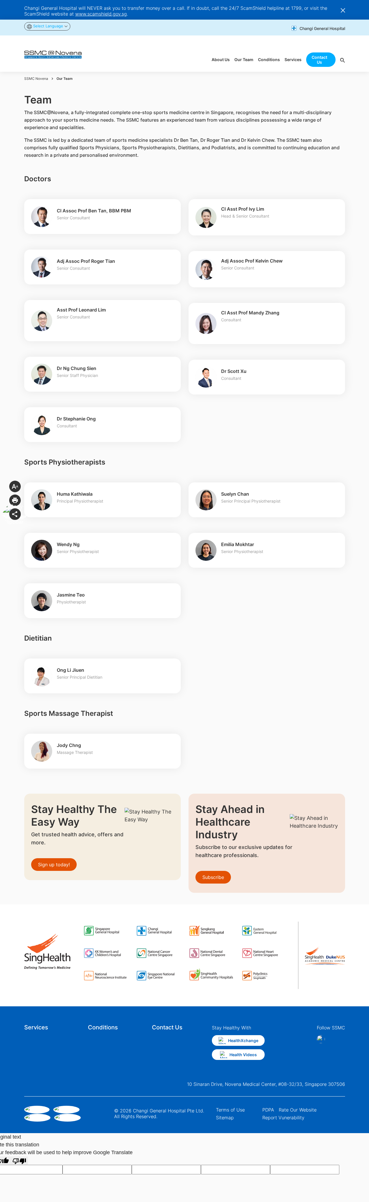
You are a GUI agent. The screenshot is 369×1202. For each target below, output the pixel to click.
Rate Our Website (298, 1110)
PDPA (268, 1110)
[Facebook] (321, 1039)
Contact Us (167, 1027)
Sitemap (225, 1117)
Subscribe (213, 877)
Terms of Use (230, 1110)
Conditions (103, 1027)
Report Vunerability (283, 1117)
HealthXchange (243, 1040)
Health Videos (243, 1054)
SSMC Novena (36, 78)
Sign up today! (54, 864)
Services (36, 1027)
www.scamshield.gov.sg (101, 14)
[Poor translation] (19, 1160)
